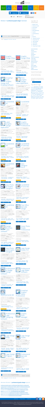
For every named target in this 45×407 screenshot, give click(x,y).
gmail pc (42, 97)
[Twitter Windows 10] (40, 399)
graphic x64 (26, 157)
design (12, 200)
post (25, 218)
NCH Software (7, 95)
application (6, 242)
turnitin (32, 89)
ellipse (4, 243)
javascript (38, 97)
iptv (33, 94)
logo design (20, 348)
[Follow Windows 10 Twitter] (33, 13)
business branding (11, 330)
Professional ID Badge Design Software (8, 271)
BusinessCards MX (7, 295)
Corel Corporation (4, 178)
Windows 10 (23, 369)
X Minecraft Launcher (36, 38)
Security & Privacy (34, 62)
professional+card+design (4, 395)
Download (6, 74)
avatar (25, 71)
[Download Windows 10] (22, 2)
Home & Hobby (33, 59)
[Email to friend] (35, 13)
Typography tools (25, 115)
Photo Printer (18, 327)
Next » (9, 36)
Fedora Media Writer (35, 30)
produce (11, 243)
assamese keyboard (36, 89)
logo (17, 348)
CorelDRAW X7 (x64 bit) (25, 145)
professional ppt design (18, 391)
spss (43, 92)
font (17, 218)
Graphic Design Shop (10, 57)
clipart (2, 71)
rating (13, 39)
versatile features (4, 330)
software (7, 243)
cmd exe (40, 92)
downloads (10, 39)
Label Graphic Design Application (6, 124)
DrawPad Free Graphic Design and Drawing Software (7, 81)
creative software (9, 199)
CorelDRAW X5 (10, 206)
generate (21, 218)
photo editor (18, 136)
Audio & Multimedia (34, 48)
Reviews (19, 7)
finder (36, 91)
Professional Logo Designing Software (8, 316)
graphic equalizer (40, 88)
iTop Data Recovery (35, 33)
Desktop (32, 53)
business (20, 219)
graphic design (6, 394)
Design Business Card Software (6, 229)
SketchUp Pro (35, 44)
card (2, 243)
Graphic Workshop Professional (25, 124)
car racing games (34, 88)
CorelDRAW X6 (10, 103)
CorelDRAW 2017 (10, 165)
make (2, 96)
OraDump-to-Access (35, 25)
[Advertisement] (7, 28)
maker (22, 368)
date (15, 39)
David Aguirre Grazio (20, 328)
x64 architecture (4, 368)
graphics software (19, 177)
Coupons (25, 7)
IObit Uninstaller (35, 41)
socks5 (32, 87)
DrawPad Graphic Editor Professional (22, 293)
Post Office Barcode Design (25, 207)
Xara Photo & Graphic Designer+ (10, 186)
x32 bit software (22, 198)
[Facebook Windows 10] (37, 399)
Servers (32, 64)
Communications (34, 51)
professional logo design (14, 392)
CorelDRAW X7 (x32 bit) (25, 186)
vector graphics (23, 178)
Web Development (34, 66)
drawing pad (12, 95)
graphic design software (5, 113)
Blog (31, 7)
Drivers (41, 7)
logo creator (3, 348)
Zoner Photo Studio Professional (25, 228)
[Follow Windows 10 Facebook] (31, 13)
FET (33, 35)
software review (4, 137)
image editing (18, 307)
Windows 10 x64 (35, 24)
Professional (18, 368)
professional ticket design (9, 388)
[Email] (43, 399)
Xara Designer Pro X (24, 165)
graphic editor (18, 115)
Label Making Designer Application (6, 138)
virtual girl (34, 95)
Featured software (3, 8)
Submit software (36, 8)
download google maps (37, 96)
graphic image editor (7, 96)
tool (24, 368)
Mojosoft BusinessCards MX (6, 305)
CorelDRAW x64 (21, 157)
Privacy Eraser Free (36, 39)
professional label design (17, 385)
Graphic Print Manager (24, 315)
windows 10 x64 (38, 87)
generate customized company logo (7, 367)
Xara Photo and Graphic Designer (10, 250)
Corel (27, 114)
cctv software (33, 98)
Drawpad (22, 308)
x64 (22, 71)
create (24, 219)
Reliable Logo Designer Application (7, 329)
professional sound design (15, 395)
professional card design (5, 306)
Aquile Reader (35, 42)
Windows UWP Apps (34, 69)
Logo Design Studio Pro (25, 249)
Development (33, 54)
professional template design (13, 389)
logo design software (22, 261)
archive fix (33, 91)
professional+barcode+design (19, 388)
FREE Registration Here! (36, 81)
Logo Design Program (10, 355)
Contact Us (29, 398)
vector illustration (9, 156)
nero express (37, 94)
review (5, 71)
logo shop (23, 260)
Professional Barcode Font (25, 356)
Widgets (32, 68)
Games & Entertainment (35, 57)
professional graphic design (13, 386)
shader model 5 (40, 98)
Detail (2, 74)
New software (9, 8)
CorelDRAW (25, 102)
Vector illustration (7, 114)
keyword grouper (35, 92)
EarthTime (34, 36)
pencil (2, 242)
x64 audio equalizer (39, 93)
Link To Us (16, 398)
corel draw (33, 93)
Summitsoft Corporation (5, 70)
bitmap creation (19, 197)
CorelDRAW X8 (10, 145)
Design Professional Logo (22, 282)
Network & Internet (34, 61)
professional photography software (22, 240)
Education (32, 55)
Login (13, 16)
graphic (9, 218)
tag (12, 242)
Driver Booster (34, 27)
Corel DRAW (10, 178)
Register (20, 16)
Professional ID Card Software (6, 284)
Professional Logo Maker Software (25, 270)
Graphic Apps (33, 58)
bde (34, 89)
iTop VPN (33, 32)
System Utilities (33, 65)
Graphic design (18, 71)
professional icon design (24, 394)
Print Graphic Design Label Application (22, 80)
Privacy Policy (22, 398)
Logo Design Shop (10, 337)
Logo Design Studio (25, 337)
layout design (3, 156)
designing (10, 242)
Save (10, 74)
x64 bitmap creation (19, 156)
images (11, 70)
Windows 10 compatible (5, 263)
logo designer (18, 260)
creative (2, 95)
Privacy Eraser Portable (36, 45)
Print (25, 328)
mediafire (37, 95)
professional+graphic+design (5, 392)
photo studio (27, 241)
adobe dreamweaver (40, 90)
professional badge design (6, 385)
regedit (37, 98)
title (7, 39)
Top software (14, 8)
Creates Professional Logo (20, 281)
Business (32, 50)
